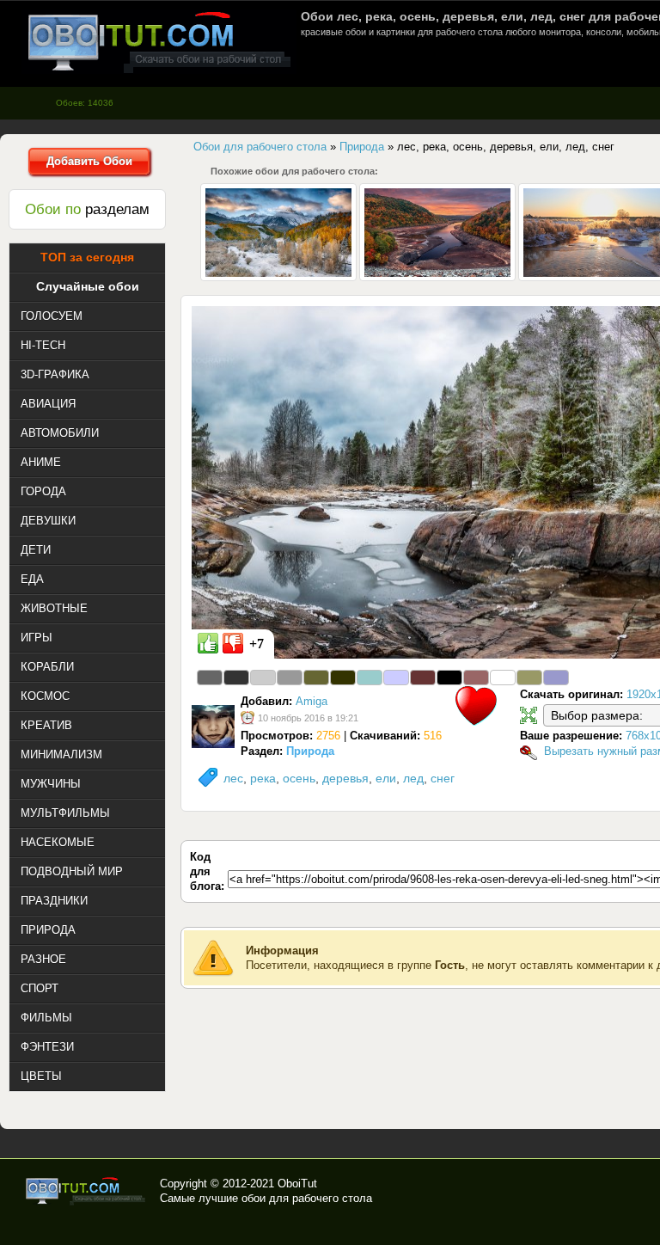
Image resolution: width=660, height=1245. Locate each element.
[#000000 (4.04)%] (449, 677)
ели (386, 778)
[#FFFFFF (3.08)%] (503, 677)
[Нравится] (208, 643)
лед (413, 778)
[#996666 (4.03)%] (476, 677)
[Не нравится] (233, 643)
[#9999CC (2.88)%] (556, 677)
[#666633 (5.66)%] (316, 677)
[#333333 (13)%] (236, 677)
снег (443, 778)
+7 (256, 643)
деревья (345, 778)
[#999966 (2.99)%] (529, 677)
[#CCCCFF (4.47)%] (396, 677)
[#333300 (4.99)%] (343, 677)
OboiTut (297, 1183)
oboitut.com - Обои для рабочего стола (158, 41)
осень (299, 778)
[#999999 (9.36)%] (289, 677)
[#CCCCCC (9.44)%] (263, 677)
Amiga (311, 701)
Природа (310, 751)
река (263, 778)
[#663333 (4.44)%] (423, 677)
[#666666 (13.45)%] (210, 677)
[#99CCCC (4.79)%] (369, 677)
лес (233, 778)
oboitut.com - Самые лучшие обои (86, 1190)
